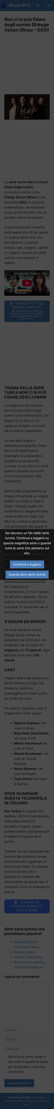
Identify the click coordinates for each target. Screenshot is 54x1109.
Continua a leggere (27, 564)
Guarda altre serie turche (27, 574)
